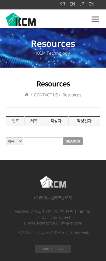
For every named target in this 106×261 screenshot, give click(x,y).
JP (82, 4)
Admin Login (53, 249)
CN (91, 4)
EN (72, 4)
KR (62, 4)
